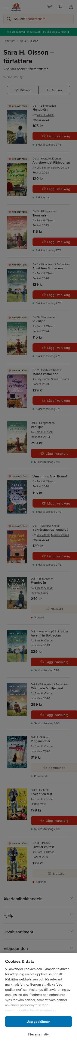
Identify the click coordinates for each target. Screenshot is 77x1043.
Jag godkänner (38, 1021)
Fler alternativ (38, 1034)
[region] (38, 998)
